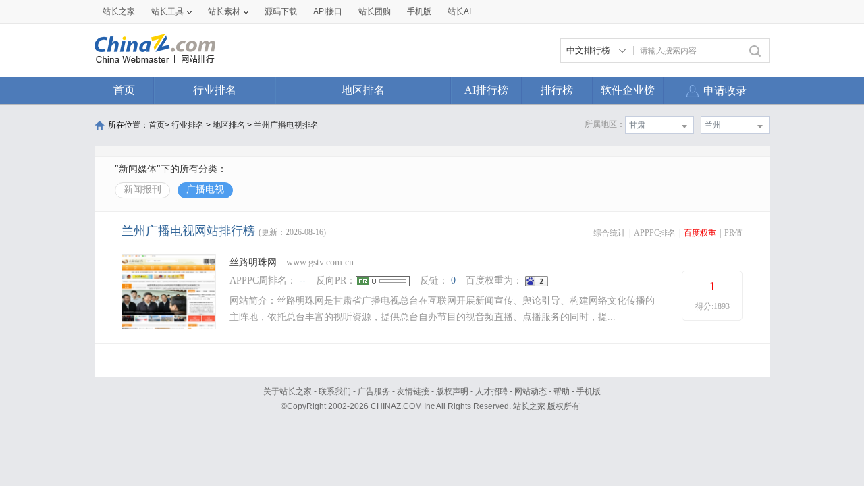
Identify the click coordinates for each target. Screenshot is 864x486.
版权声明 (452, 391)
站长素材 (224, 11)
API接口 (327, 11)
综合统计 (609, 233)
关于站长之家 (287, 391)
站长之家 (119, 11)
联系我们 (335, 391)
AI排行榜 (486, 90)
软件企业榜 (628, 90)
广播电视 (205, 189)
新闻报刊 (142, 189)
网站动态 (530, 391)
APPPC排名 (655, 233)
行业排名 (214, 90)
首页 (124, 90)
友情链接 (413, 391)
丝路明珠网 (253, 262)
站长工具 (167, 11)
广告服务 (374, 391)
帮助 (562, 391)
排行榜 (557, 90)
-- (302, 280)
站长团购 (374, 11)
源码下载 (281, 11)
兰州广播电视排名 (286, 125)
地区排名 (363, 90)
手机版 (588, 391)
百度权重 (700, 233)
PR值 (733, 233)
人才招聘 (491, 391)
